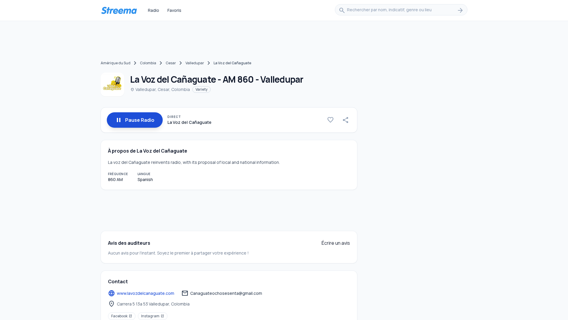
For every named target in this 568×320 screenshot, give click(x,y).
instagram (152, 316)
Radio (153, 10)
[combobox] (401, 10)
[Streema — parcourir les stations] (119, 10)
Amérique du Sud (115, 62)
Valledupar (194, 62)
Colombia (148, 62)
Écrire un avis (336, 243)
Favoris (174, 10)
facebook (121, 316)
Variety (201, 89)
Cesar (171, 62)
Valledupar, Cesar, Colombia (160, 89)
